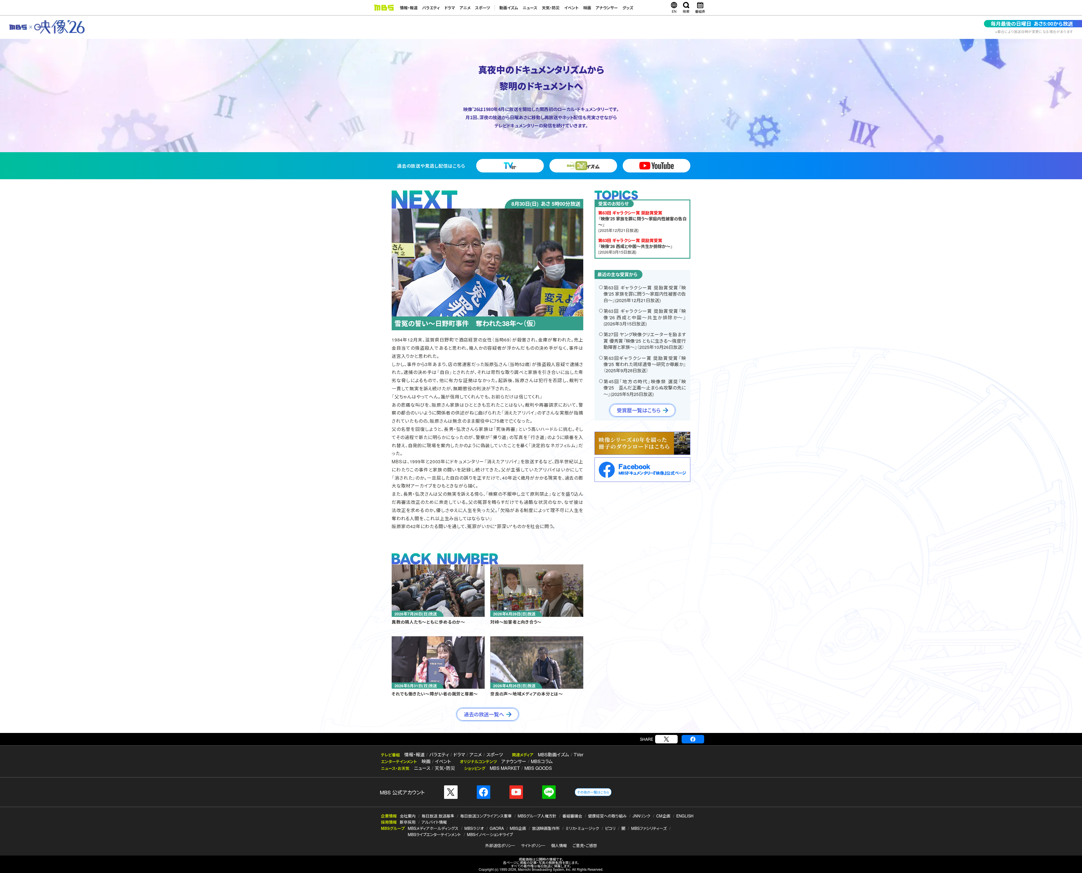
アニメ (465, 7)
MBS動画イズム (553, 754)
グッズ (627, 7)
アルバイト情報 (434, 822)
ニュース (530, 7)
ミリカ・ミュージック (582, 828)
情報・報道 (409, 7)
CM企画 (663, 816)
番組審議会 (572, 816)
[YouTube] (516, 792)
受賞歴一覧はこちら (639, 410)
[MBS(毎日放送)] (384, 8)
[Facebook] (693, 739)
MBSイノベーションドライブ (490, 834)
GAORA (497, 828)
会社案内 (408, 816)
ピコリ (610, 828)
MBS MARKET (505, 768)
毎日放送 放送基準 (438, 816)
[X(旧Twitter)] (666, 739)
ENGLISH (684, 816)
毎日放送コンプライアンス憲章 (486, 816)
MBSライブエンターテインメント (434, 834)
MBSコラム (542, 761)
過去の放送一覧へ (484, 714)
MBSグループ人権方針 (537, 816)
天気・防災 (551, 7)
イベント (571, 7)
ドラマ (449, 7)
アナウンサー (607, 7)
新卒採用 (408, 822)
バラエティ (431, 7)
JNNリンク (641, 816)
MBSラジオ (474, 828)
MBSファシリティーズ (649, 828)
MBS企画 (518, 828)
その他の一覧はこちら (593, 792)
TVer (578, 754)
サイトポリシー (533, 845)
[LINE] (549, 792)
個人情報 (559, 845)
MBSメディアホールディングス (433, 828)
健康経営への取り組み (607, 816)
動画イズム (508, 7)
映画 (587, 7)
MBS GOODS (538, 768)
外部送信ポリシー (500, 845)
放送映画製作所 (546, 828)
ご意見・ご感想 (585, 845)
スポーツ (482, 7)
